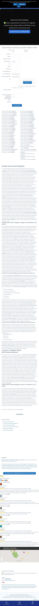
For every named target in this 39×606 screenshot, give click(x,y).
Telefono (9, 53)
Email (9, 56)
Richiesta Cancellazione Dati (19, 595)
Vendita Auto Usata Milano (32, 586)
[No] (18, 6)
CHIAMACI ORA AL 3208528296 (19, 31)
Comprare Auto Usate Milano (19, 584)
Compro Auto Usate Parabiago (9, 425)
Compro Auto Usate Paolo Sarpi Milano (10, 423)
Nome (10, 49)
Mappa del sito (27, 595)
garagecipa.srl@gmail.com (10, 580)
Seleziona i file (27, 82)
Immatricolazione (7, 71)
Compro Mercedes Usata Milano (18, 587)
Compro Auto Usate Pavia (8, 430)
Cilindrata (8, 68)
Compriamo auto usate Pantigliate (27, 465)
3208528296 (8, 578)
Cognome (25, 51)
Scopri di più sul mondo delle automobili (10, 459)
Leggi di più (22, 4)
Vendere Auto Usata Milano (7, 587)
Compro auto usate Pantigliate (7, 464)
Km (10, 63)
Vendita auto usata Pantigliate (18, 466)
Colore (9, 66)
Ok (15, 4)
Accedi (31, 595)
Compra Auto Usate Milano (13, 586)
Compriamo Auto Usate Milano (8, 584)
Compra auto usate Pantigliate (25, 468)
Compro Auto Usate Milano (8, 421)
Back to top (35, 599)
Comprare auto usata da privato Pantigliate (10, 468)
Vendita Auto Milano (22, 586)
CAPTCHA (9, 101)
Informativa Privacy (9, 595)
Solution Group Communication (30, 597)
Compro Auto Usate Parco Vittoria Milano (11, 426)
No (14, 96)
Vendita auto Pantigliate (15, 465)
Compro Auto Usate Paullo (8, 428)
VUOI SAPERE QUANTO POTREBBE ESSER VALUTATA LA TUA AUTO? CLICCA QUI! (19, 473)
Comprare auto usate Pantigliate (20, 464)
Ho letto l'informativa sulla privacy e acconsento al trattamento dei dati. (6, 97)
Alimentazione (7, 61)
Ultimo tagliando (7, 73)
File (10, 79)
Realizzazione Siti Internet (7, 597)
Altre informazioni (7, 89)
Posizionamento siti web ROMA (18, 597)
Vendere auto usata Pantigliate (31, 466)
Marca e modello (7, 58)
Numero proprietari (6, 76)
